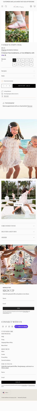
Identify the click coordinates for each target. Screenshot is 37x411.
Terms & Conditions (5, 360)
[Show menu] (2, 6)
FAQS (2, 336)
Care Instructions (8, 226)
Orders (4, 237)
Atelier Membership (5, 333)
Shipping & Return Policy (7, 342)
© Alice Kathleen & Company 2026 (8, 397)
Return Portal (4, 345)
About (2, 351)
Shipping (3, 50)
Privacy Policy (25, 311)
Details (2, 76)
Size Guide (6, 96)
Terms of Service (6, 312)
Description (4, 71)
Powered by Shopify (22, 397)
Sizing (2, 339)
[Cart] (34, 6)
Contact (3, 354)
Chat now (29, 106)
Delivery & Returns (8, 232)
